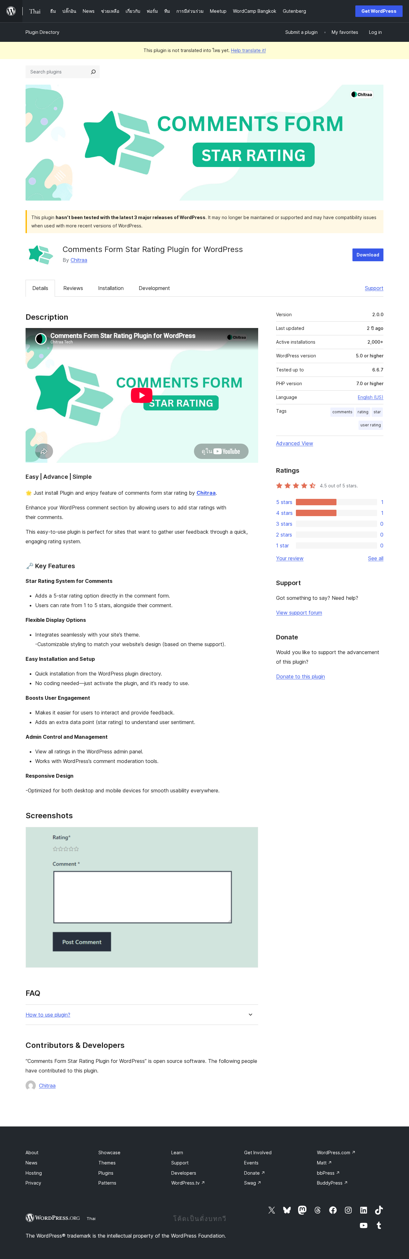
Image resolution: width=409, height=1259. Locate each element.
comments (342, 411)
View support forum (299, 612)
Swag (252, 1183)
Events (251, 1162)
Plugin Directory (42, 32)
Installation (111, 288)
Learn (177, 1152)
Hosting (34, 1173)
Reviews (73, 288)
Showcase (109, 1152)
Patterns (107, 1183)
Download (368, 254)
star (377, 411)
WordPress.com (336, 1152)
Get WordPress (379, 11)
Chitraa (79, 260)
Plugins (105, 1173)
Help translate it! (248, 50)
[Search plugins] (93, 71)
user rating (370, 425)
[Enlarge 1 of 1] (249, 835)
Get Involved (258, 1152)
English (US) (370, 397)
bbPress (328, 1173)
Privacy (33, 1183)
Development (154, 288)
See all (375, 558)
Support (374, 288)
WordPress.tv (188, 1183)
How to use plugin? (48, 1015)
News (31, 1162)
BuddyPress (332, 1183)
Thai (91, 1218)
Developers (183, 1173)
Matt (324, 1162)
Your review (290, 558)
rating (363, 411)
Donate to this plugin (300, 676)
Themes (107, 1162)
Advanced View (294, 443)
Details (40, 288)
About (32, 1152)
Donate (254, 1173)
